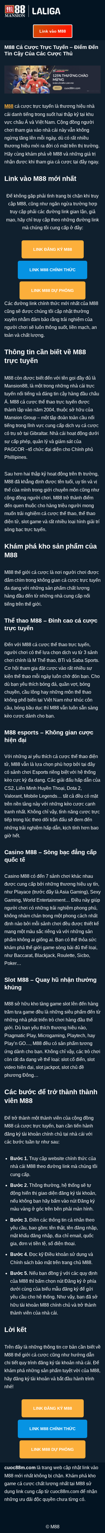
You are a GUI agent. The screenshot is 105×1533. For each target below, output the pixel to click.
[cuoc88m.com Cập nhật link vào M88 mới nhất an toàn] (33, 11)
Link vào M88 (52, 31)
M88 (8, 106)
